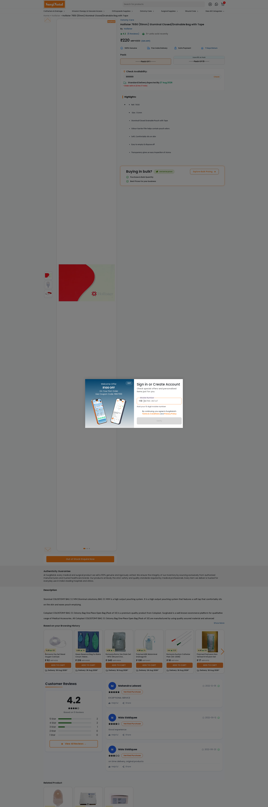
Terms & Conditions (151, 414)
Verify (159, 421)
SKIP (129, 383)
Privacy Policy (170, 414)
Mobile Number (147, 398)
